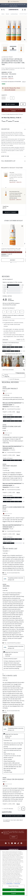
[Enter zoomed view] (24, 39)
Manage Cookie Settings (13, 886)
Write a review (5, 73)
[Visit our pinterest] (21, 843)
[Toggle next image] (26, 29)
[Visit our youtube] (15, 843)
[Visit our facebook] (5, 843)
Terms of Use (17, 883)
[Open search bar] (4, 9)
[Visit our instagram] (12, 843)
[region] (13, 873)
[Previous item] (2, 244)
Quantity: (4, 95)
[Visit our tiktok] (18, 843)
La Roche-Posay (14, 13)
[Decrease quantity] (4, 98)
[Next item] (25, 244)
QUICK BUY (12, 260)
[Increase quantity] (12, 98)
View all (23, 81)
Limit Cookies (13, 889)
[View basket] (25, 9)
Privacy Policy (9, 883)
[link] (23, 9)
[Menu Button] (1, 9)
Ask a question (12, 73)
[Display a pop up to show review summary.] (11, 254)
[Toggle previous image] (1, 29)
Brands (7, 13)
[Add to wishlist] (23, 104)
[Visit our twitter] (8, 843)
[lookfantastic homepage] (13, 9)
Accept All (13, 893)
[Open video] (13, 48)
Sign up (13, 836)
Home (3, 13)
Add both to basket (10, 212)
